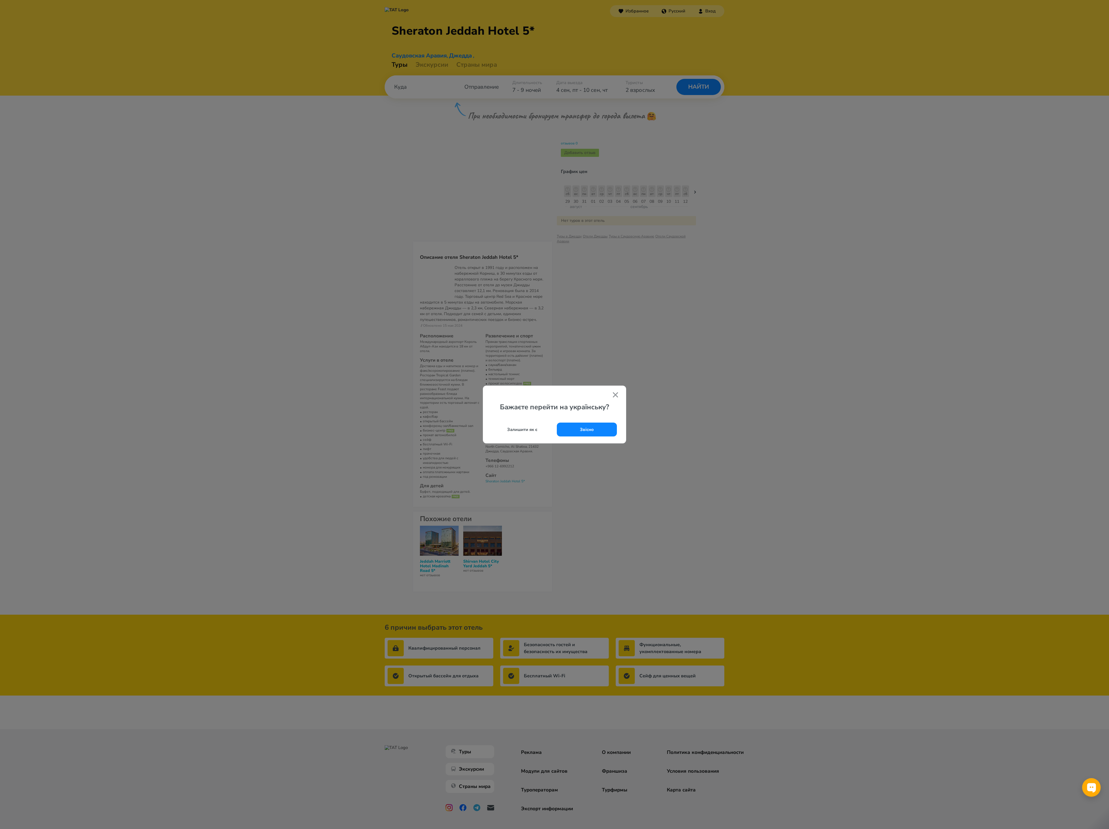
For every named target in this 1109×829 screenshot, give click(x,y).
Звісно (587, 429)
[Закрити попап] (615, 395)
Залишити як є (522, 429)
